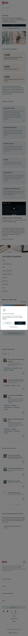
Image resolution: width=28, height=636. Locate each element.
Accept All (20, 323)
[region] (14, 318)
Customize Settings (14, 327)
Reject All (8, 323)
